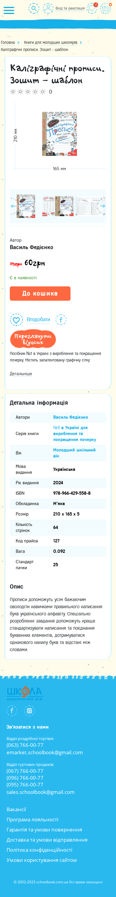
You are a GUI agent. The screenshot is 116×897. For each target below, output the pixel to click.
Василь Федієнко (70, 417)
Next (102, 206)
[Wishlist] (92, 8)
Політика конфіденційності (39, 849)
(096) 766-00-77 (25, 777)
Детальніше (21, 373)
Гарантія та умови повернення (44, 829)
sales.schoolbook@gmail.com (41, 792)
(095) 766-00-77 (25, 784)
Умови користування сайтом (42, 859)
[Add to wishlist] (16, 319)
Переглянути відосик (32, 339)
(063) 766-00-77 (25, 744)
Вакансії (16, 809)
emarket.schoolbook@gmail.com (45, 752)
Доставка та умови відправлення (47, 839)
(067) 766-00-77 (25, 770)
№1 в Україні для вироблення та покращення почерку (74, 433)
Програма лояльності (32, 819)
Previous (14, 206)
